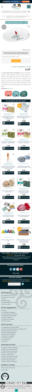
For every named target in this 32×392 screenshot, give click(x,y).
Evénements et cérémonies (8, 336)
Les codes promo (6, 339)
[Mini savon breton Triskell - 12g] (8, 231)
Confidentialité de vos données (9, 315)
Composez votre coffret (7, 337)
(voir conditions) (8, 93)
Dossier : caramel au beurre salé (9, 352)
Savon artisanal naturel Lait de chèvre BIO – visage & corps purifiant (8, 117)
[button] (2, 6)
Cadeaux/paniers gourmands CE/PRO (10, 327)
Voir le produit (10, 123)
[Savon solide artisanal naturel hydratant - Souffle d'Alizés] (8, 133)
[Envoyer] (29, 11)
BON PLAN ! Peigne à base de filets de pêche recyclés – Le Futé (24, 117)
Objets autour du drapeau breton (9, 349)
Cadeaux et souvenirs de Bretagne (10, 347)
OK (16, 390)
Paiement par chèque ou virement (9, 330)
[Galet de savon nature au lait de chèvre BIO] (8, 182)
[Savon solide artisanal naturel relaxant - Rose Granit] (24, 133)
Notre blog (16, 273)
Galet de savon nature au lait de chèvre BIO (8, 191)
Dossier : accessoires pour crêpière (10, 356)
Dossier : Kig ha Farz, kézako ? (8, 359)
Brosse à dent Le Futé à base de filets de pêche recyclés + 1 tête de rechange (8, 167)
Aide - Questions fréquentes (8, 367)
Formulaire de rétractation (8, 319)
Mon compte (5, 370)
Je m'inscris (16, 61)
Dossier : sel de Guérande (8, 354)
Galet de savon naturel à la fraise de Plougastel (24, 216)
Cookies (4, 299)
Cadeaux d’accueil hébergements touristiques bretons (14, 329)
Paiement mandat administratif (9, 332)
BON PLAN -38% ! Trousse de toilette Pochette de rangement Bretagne (23, 241)
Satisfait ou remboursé (7, 317)
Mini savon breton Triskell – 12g (8, 240)
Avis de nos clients (6, 304)
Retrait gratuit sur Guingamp (8, 334)
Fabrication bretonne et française (9, 314)
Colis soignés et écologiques (8, 312)
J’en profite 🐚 (25, 1)
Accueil (3, 16)
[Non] (30, 388)
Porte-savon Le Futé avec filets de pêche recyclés (8, 216)
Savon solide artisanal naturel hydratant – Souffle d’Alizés (8, 142)
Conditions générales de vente (9, 302)
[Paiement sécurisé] (16, 97)
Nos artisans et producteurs (8, 297)
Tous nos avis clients (19, 255)
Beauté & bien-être (10, 16)
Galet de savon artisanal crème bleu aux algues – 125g (23, 167)
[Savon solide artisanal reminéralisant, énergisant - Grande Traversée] (24, 182)
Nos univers (4, 341)
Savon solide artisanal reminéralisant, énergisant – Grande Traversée (23, 192)
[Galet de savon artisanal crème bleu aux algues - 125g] (24, 158)
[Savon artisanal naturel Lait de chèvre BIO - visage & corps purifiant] (8, 108)
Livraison (4, 310)
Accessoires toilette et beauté (19, 17)
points (19, 66)
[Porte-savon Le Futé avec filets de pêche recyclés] (8, 207)
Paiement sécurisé (6, 321)
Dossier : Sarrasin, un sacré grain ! (9, 361)
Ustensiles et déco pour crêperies (9, 351)
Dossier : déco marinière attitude (9, 358)
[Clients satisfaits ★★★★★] (23, 97)
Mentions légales (6, 300)
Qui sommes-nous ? (6, 295)
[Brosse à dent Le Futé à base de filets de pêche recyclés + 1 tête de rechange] (8, 158)
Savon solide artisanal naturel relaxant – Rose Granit (24, 142)
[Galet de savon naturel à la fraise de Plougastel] (24, 207)
